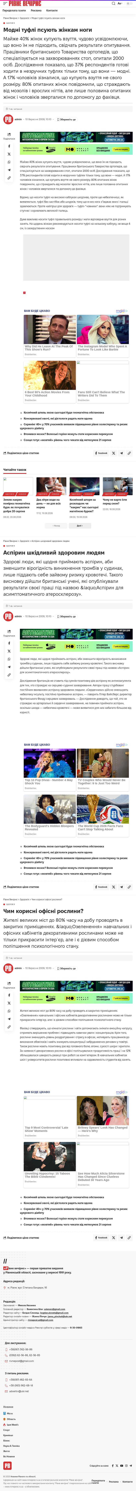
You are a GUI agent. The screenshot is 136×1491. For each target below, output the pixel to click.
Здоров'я (10, 23)
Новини (22, 494)
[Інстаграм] (126, 1466)
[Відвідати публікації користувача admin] (8, 119)
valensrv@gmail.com (54, 1309)
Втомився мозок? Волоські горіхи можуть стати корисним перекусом (68, 434)
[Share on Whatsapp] (9, 162)
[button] (6, 3)
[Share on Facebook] (9, 146)
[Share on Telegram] (9, 170)
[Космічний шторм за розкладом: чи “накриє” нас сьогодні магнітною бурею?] (85, 486)
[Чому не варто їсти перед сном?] (118, 486)
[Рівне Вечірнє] (30, 3)
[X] (117, 1466)
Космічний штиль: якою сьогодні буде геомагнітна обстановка (64, 412)
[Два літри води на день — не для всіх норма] (51, 486)
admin (18, 119)
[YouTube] (121, 1466)
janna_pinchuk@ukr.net (60, 1316)
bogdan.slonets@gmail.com (54, 1313)
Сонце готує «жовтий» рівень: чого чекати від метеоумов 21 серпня (67, 440)
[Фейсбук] (112, 1466)
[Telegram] (131, 1466)
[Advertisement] (76, 257)
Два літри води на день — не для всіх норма (48, 503)
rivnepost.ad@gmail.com (40, 1320)
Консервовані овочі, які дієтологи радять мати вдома (58, 418)
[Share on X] (9, 154)
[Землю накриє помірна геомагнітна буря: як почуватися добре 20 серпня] (18, 486)
